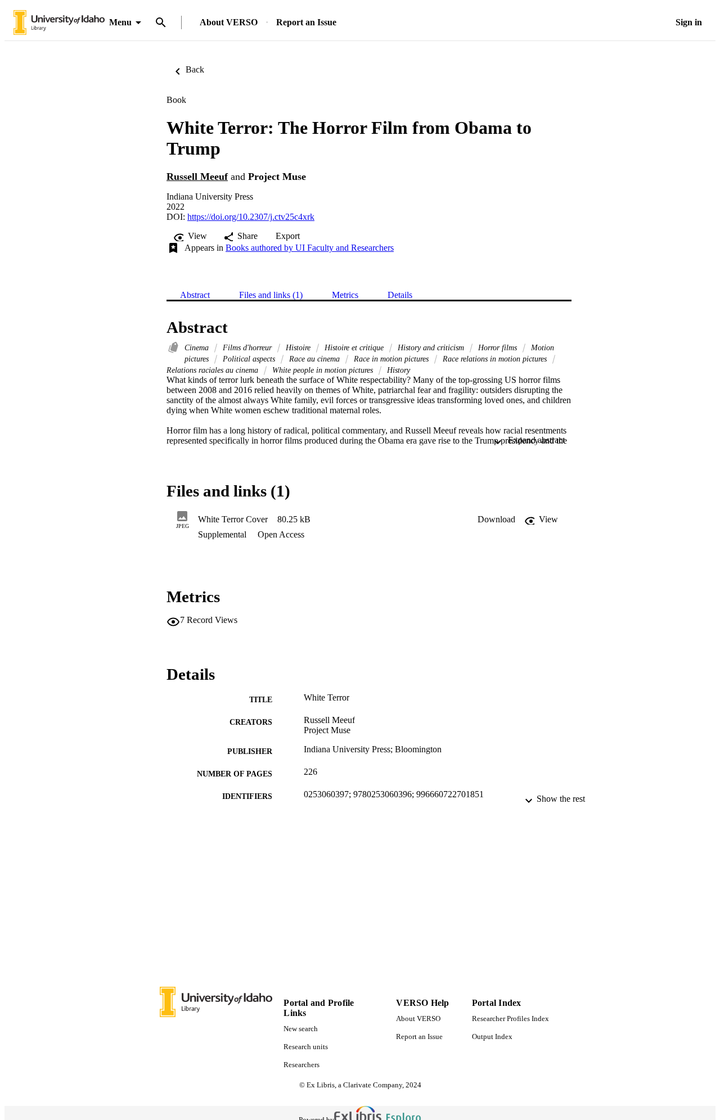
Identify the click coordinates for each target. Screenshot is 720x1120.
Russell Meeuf (197, 176)
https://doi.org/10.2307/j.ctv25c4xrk (250, 217)
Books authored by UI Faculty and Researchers (310, 247)
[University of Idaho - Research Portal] (59, 22)
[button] (496, 519)
